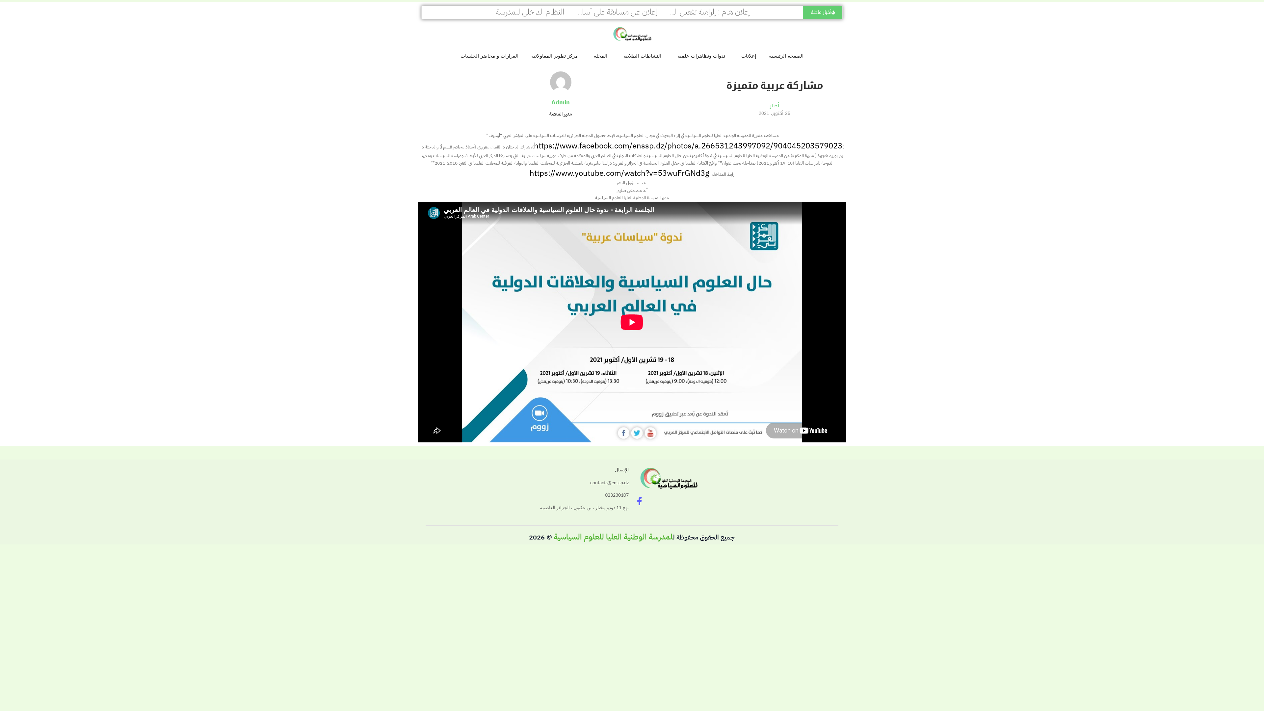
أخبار (774, 106)
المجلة (600, 55)
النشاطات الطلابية (642, 55)
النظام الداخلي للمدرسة (530, 12)
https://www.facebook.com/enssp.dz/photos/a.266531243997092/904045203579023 (688, 146)
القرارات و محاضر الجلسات (489, 55)
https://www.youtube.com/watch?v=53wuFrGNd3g (619, 173)
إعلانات (748, 55)
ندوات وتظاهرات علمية (701, 55)
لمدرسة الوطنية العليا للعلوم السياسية (613, 537)
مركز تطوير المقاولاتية (554, 55)
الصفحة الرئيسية (786, 55)
